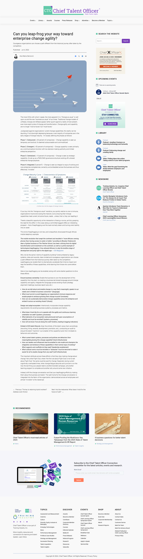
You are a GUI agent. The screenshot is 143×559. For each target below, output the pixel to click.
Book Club (101, 517)
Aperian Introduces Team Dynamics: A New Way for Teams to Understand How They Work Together (116, 208)
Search (125, 41)
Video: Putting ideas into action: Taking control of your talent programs (116, 159)
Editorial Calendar (68, 530)
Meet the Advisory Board (122, 528)
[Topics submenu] (112, 20)
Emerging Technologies (47, 527)
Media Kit (66, 533)
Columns (43, 517)
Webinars (83, 535)
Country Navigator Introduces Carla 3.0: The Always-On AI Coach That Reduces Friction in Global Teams (115, 198)
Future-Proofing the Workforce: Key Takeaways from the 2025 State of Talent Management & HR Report (71, 440)
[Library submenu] (43, 20)
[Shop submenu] (79, 20)
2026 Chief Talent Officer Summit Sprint (116, 93)
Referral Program (68, 538)
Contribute (66, 520)
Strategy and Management (48, 538)
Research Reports (103, 525)
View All (99, 98)
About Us (118, 514)
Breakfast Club (85, 533)
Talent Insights (44, 547)
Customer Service (120, 522)
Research (66, 541)
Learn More (23, 537)
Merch (100, 522)
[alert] (113, 85)
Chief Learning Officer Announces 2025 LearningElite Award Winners (115, 217)
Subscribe (66, 547)
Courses (65, 527)
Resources (66, 544)
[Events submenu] (35, 20)
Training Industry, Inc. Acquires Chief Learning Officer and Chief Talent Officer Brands (116, 188)
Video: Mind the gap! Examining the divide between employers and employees (115, 168)
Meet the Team (119, 525)
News (42, 530)
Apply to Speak (85, 541)
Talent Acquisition (45, 544)
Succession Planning (46, 541)
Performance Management (48, 533)
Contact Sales (119, 517)
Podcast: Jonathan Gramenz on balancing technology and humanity (115, 143)
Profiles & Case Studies (47, 536)
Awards (65, 514)
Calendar (83, 538)
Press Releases (67, 536)
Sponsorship (84, 544)
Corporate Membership (105, 520)
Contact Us (118, 520)
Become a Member (68, 517)
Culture (42, 520)
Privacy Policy (119, 536)
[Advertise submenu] (89, 20)
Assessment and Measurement (49, 514)
